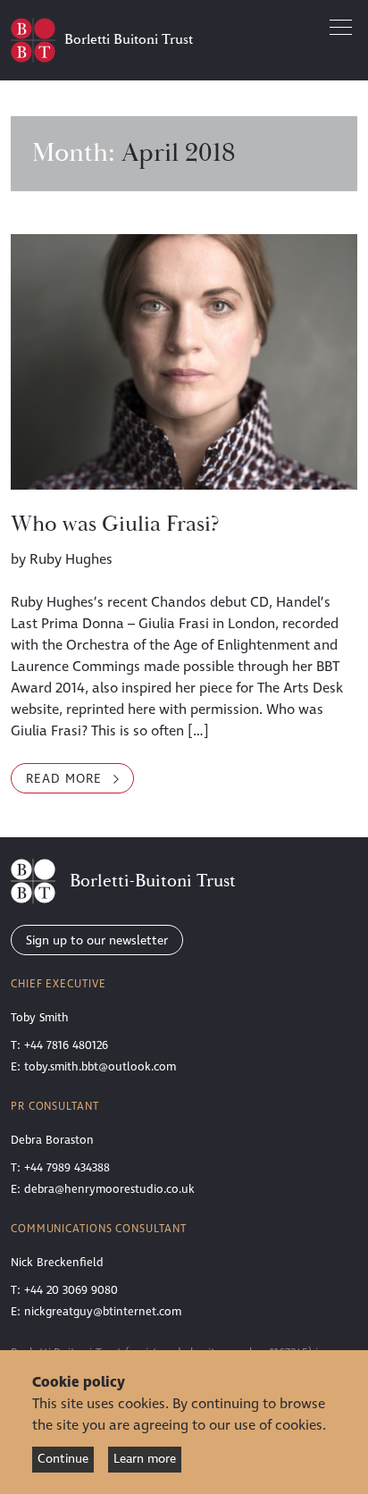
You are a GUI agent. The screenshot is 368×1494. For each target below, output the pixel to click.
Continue (63, 1458)
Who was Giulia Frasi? (115, 524)
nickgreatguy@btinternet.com (102, 1312)
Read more (80, 778)
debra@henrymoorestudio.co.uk (109, 1189)
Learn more (144, 1458)
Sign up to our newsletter (97, 940)
